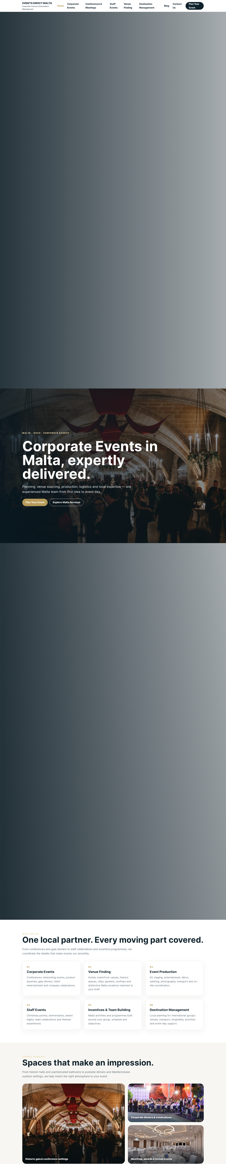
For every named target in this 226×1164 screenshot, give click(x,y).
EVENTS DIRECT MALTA (37, 6)
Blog (166, 5)
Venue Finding (128, 5)
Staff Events (113, 5)
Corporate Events (73, 5)
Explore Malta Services (66, 502)
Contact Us (177, 5)
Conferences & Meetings (93, 5)
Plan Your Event (194, 5)
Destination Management (146, 5)
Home (60, 5)
